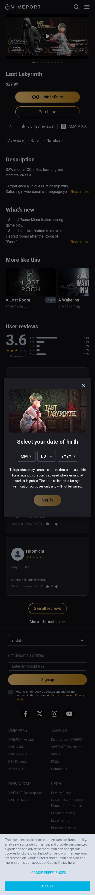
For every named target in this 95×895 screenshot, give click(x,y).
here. (71, 862)
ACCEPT (47, 886)
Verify (47, 500)
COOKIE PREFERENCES (48, 873)
